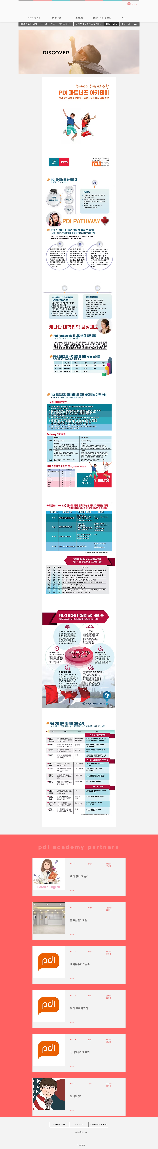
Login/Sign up (81, 1132)
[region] (79, 52)
